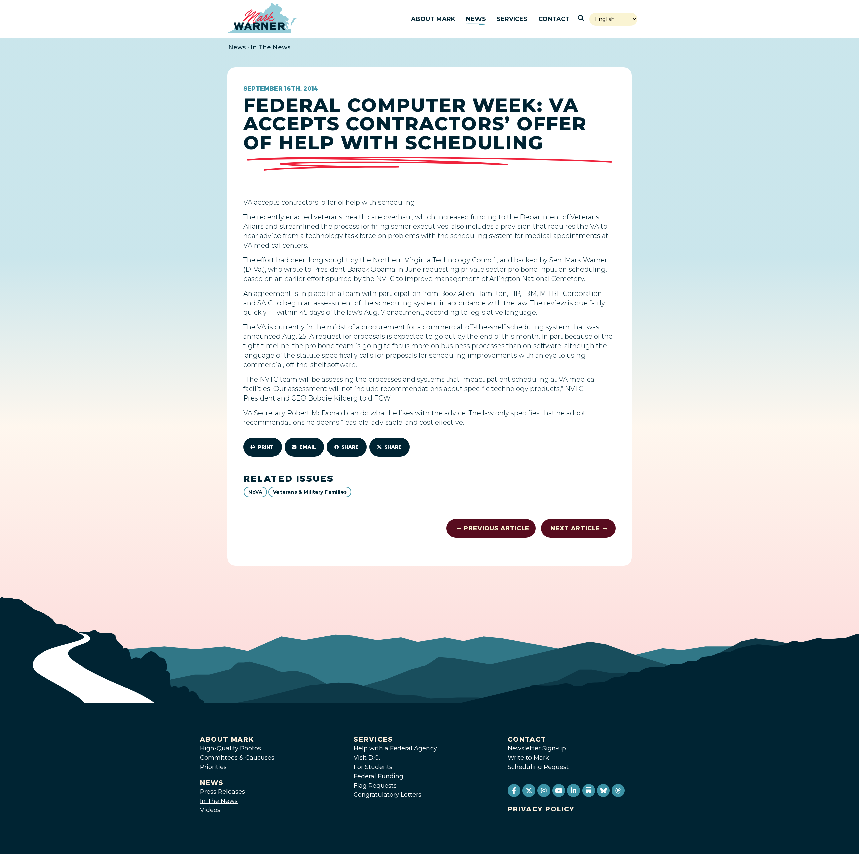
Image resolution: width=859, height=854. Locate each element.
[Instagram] (543, 790)
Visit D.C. (367, 757)
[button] (262, 447)
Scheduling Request (538, 767)
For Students (373, 767)
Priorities (213, 767)
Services (512, 19)
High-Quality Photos (230, 748)
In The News (270, 47)
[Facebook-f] (514, 790)
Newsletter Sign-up (537, 748)
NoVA (255, 492)
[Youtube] (558, 790)
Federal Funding (378, 776)
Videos (210, 810)
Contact (554, 19)
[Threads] (618, 790)
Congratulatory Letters (387, 794)
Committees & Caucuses (237, 757)
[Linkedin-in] (573, 790)
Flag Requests (375, 785)
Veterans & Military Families (310, 492)
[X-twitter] (528, 790)
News (476, 19)
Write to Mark (528, 757)
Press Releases (222, 791)
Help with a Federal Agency (395, 748)
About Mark (433, 19)
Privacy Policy (541, 809)
